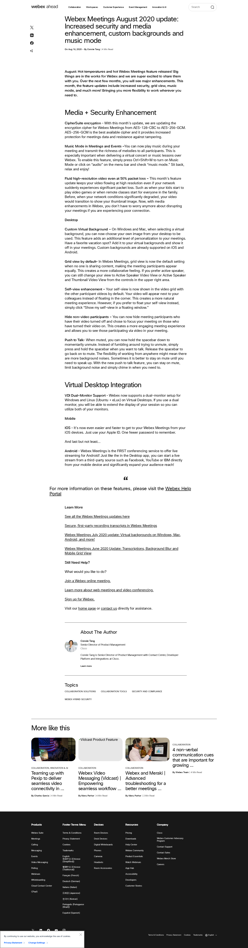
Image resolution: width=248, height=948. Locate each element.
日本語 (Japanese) (71, 893)
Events (34, 856)
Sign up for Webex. (80, 599)
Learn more (86, 666)
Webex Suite (37, 833)
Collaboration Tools (114, 691)
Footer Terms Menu (74, 825)
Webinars (35, 874)
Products (36, 825)
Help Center (131, 845)
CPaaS (34, 892)
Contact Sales (163, 853)
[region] (42, 939)
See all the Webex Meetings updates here (97, 516)
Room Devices (101, 833)
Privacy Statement (71, 839)
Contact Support (164, 847)
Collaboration (74, 7)
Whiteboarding (38, 880)
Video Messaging (39, 862)
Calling (34, 845)
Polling (34, 868)
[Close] (80, 934)
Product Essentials (134, 856)
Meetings (35, 839)
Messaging (36, 850)
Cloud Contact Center (41, 886)
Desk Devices (100, 839)
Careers (160, 864)
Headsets (98, 862)
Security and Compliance (147, 691)
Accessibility (131, 874)
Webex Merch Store (166, 859)
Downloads (130, 839)
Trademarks (68, 850)
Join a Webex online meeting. (88, 581)
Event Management (138, 7)
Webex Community (134, 850)
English (66, 856)
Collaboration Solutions (80, 691)
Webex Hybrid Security (78, 699)
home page (87, 608)
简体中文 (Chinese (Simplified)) (71, 860)
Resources (131, 825)
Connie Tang (93, 49)
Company (162, 825)
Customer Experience (113, 7)
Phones (97, 850)
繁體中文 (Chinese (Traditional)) (71, 868)
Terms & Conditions (72, 833)
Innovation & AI (159, 7)
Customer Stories (133, 886)
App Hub (129, 868)
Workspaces (92, 7)
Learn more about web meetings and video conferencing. (109, 590)
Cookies (66, 845)
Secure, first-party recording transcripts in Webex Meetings (111, 526)
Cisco (159, 833)
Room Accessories (103, 868)
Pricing (128, 833)
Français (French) (71, 875)
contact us (109, 608)
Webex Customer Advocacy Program (170, 839)
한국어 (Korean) (70, 899)
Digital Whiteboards (103, 845)
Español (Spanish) (71, 913)
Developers (130, 880)
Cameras (98, 856)
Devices (98, 825)
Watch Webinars (133, 862)
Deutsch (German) (71, 881)
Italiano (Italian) (70, 887)
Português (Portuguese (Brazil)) (73, 905)
